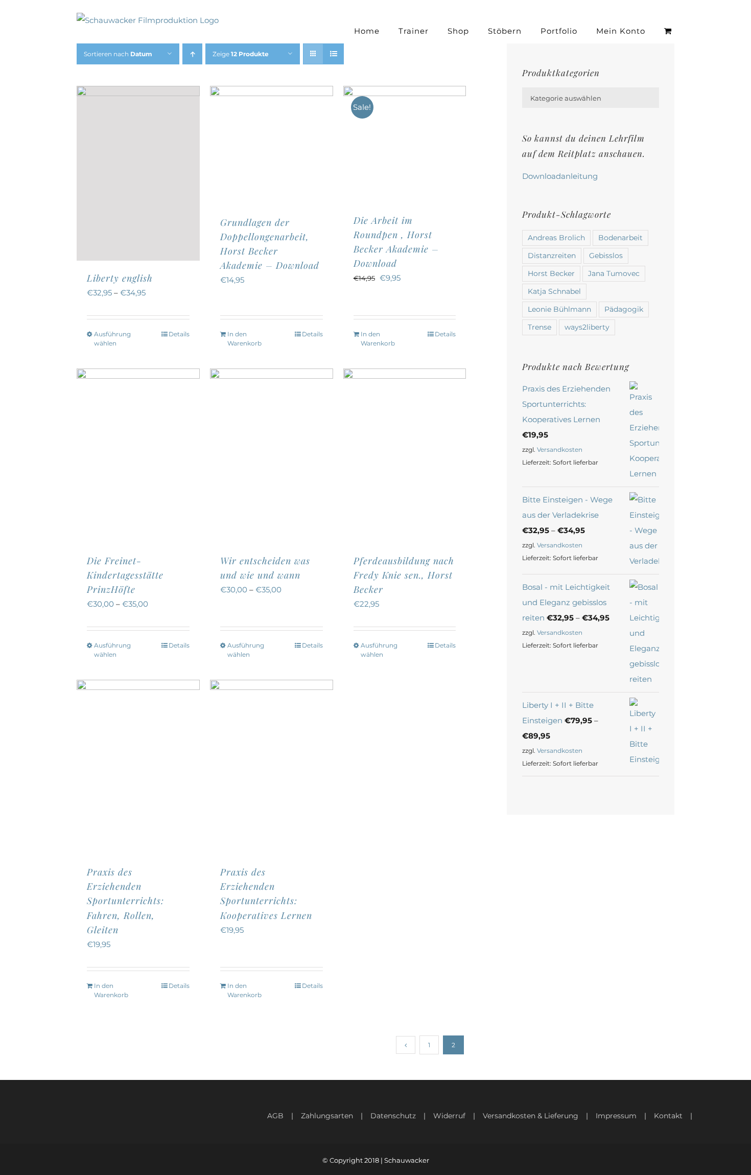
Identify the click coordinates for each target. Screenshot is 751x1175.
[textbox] (591, 98)
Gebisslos (606, 255)
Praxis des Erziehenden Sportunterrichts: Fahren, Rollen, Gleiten (125, 900)
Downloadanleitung (560, 176)
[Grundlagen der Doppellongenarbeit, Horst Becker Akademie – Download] (271, 145)
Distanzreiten (552, 255)
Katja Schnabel (554, 291)
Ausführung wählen (112, 338)
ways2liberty (587, 327)
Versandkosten (559, 449)
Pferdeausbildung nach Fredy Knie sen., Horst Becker (404, 575)
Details (179, 334)
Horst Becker (551, 273)
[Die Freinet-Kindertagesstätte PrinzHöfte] (138, 455)
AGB (275, 1115)
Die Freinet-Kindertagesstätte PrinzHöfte (125, 575)
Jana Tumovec (614, 273)
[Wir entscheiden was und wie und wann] (271, 455)
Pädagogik (623, 309)
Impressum (616, 1115)
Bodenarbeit (620, 238)
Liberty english (120, 278)
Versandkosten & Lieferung (530, 1115)
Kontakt (668, 1115)
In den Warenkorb (244, 338)
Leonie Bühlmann (559, 309)
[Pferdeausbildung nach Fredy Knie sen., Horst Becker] (404, 455)
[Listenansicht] (333, 54)
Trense (539, 327)
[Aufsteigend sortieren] (192, 53)
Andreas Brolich (556, 238)
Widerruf (449, 1115)
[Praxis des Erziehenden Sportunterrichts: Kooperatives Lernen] (271, 767)
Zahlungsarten (327, 1115)
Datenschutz (393, 1115)
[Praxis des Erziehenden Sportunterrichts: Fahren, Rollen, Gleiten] (138, 767)
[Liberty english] (138, 173)
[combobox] (590, 97)
